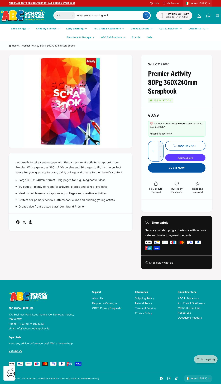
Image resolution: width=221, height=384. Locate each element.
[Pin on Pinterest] (30, 222)
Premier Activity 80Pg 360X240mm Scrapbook (48, 45)
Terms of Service (145, 308)
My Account (173, 3)
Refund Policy (143, 303)
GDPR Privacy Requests (106, 308)
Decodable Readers (190, 317)
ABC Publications (188, 298)
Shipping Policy (144, 298)
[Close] (11, 369)
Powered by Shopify (89, 378)
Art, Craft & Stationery (191, 303)
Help (156, 3)
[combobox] (113, 15)
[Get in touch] (208, 15)
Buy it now (177, 167)
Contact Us (15, 350)
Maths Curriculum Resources (189, 310)
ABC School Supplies (27, 378)
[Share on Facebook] (18, 222)
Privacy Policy (143, 313)
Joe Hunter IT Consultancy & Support (62, 378)
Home (15, 45)
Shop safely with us (161, 262)
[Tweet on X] (24, 222)
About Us (97, 298)
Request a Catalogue (105, 303)
